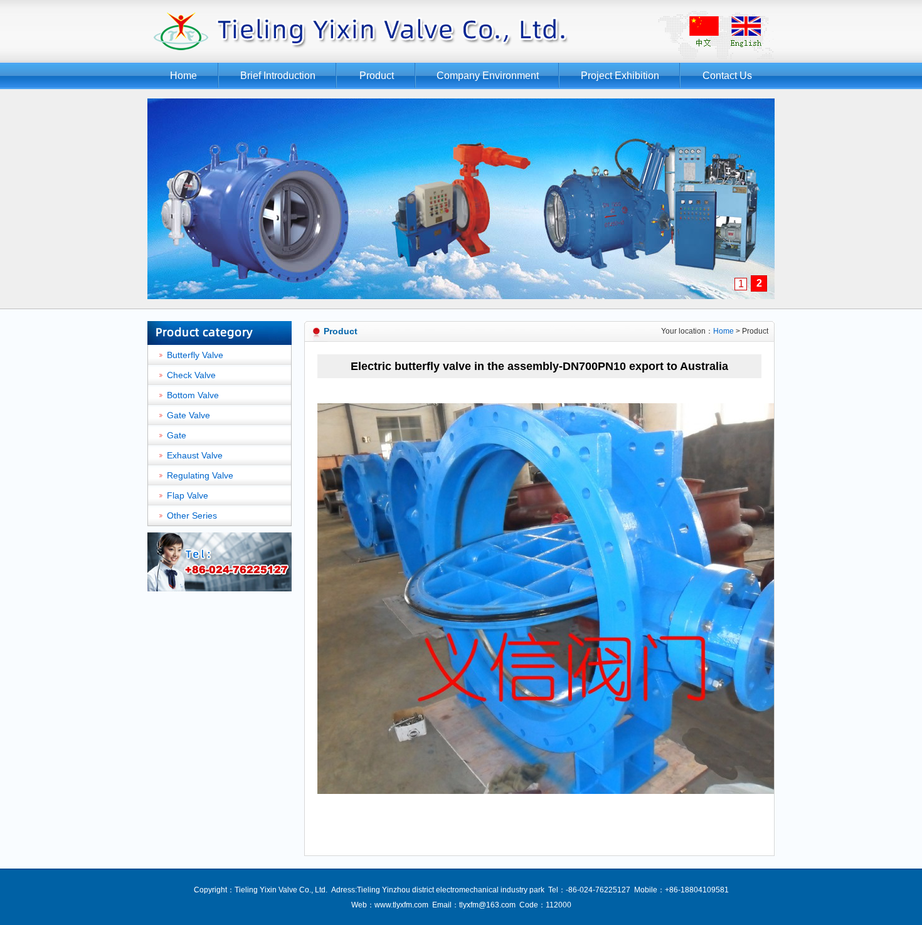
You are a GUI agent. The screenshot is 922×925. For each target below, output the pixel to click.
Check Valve (191, 375)
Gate (176, 435)
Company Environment (488, 75)
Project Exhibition (620, 75)
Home (183, 75)
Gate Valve (188, 415)
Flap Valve (187, 495)
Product (376, 75)
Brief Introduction (277, 75)
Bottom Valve (193, 395)
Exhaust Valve (195, 455)
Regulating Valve (200, 475)
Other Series (192, 515)
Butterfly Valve (195, 355)
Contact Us (727, 75)
